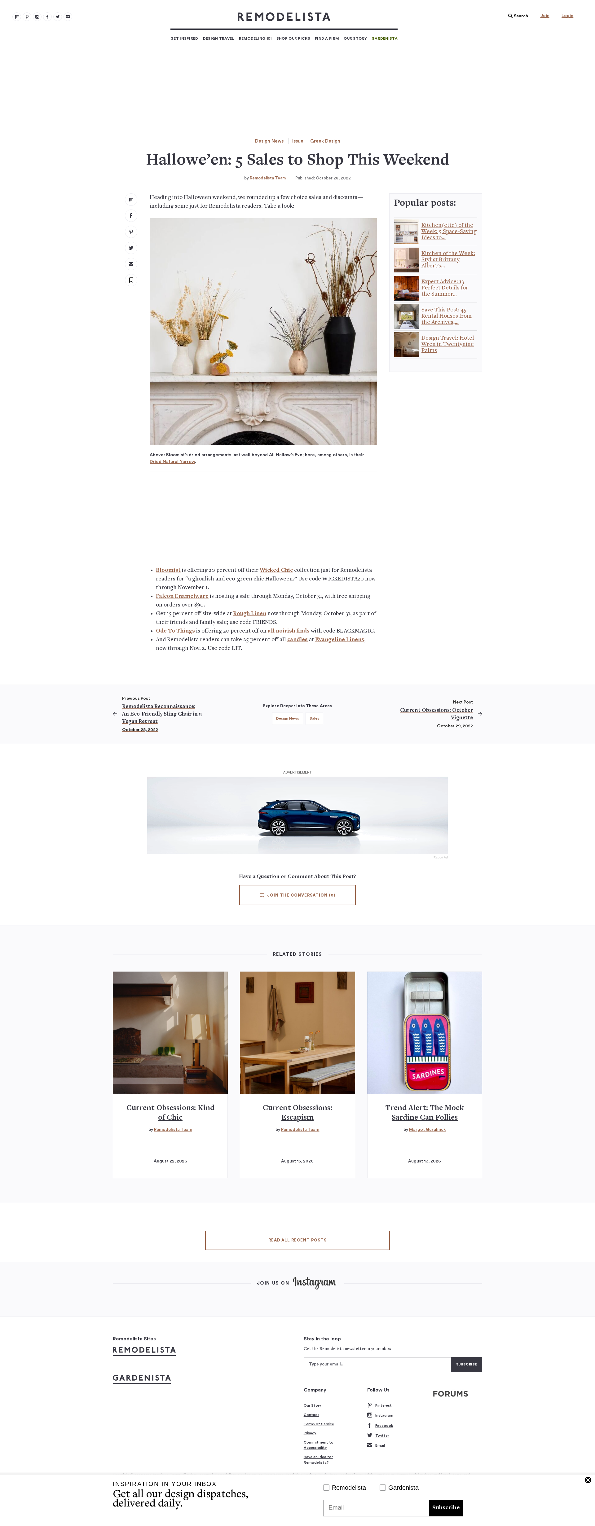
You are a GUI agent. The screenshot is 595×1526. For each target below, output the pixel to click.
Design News (269, 141)
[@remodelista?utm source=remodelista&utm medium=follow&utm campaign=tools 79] (16, 16)
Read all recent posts (297, 1240)
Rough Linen (249, 614)
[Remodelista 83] (57, 16)
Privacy (310, 1433)
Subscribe (446, 1508)
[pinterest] (131, 232)
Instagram (384, 1415)
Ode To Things (175, 631)
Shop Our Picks (293, 38)
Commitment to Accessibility (318, 1445)
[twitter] (131, 248)
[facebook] (131, 215)
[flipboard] (131, 199)
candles (297, 640)
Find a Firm (327, 38)
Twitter (382, 1435)
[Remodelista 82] (47, 16)
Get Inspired (184, 38)
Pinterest (383, 1405)
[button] (516, 16)
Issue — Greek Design (316, 141)
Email (380, 1445)
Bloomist (168, 570)
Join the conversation (300, 895)
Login (567, 16)
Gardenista (385, 38)
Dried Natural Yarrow (172, 461)
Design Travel (218, 38)
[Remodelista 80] (27, 16)
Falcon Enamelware (182, 596)
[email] (131, 264)
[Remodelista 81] (37, 16)
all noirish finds (289, 631)
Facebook (384, 1425)
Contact (311, 1415)
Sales (314, 718)
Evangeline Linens (339, 640)
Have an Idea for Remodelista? (318, 1459)
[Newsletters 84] (68, 16)
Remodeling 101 (255, 38)
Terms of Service (319, 1424)
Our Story (355, 38)
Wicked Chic (276, 570)
